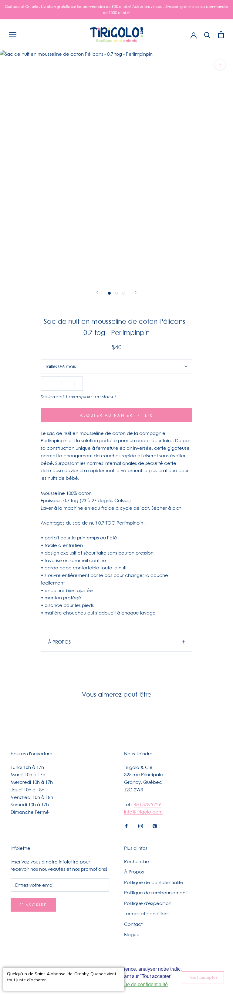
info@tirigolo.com (143, 811)
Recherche (136, 861)
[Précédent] (97, 292)
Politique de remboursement (155, 892)
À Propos (134, 871)
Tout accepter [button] (203, 977)
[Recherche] (207, 34)
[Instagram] (140, 825)
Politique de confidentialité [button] (139, 984)
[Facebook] (126, 825)
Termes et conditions (146, 913)
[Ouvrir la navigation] (12, 35)
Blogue (132, 934)
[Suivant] (136, 292)
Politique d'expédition (147, 903)
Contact (133, 924)
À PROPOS (59, 641)
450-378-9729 (147, 804)
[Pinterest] (155, 825)
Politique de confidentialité (153, 882)
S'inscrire (33, 904)
